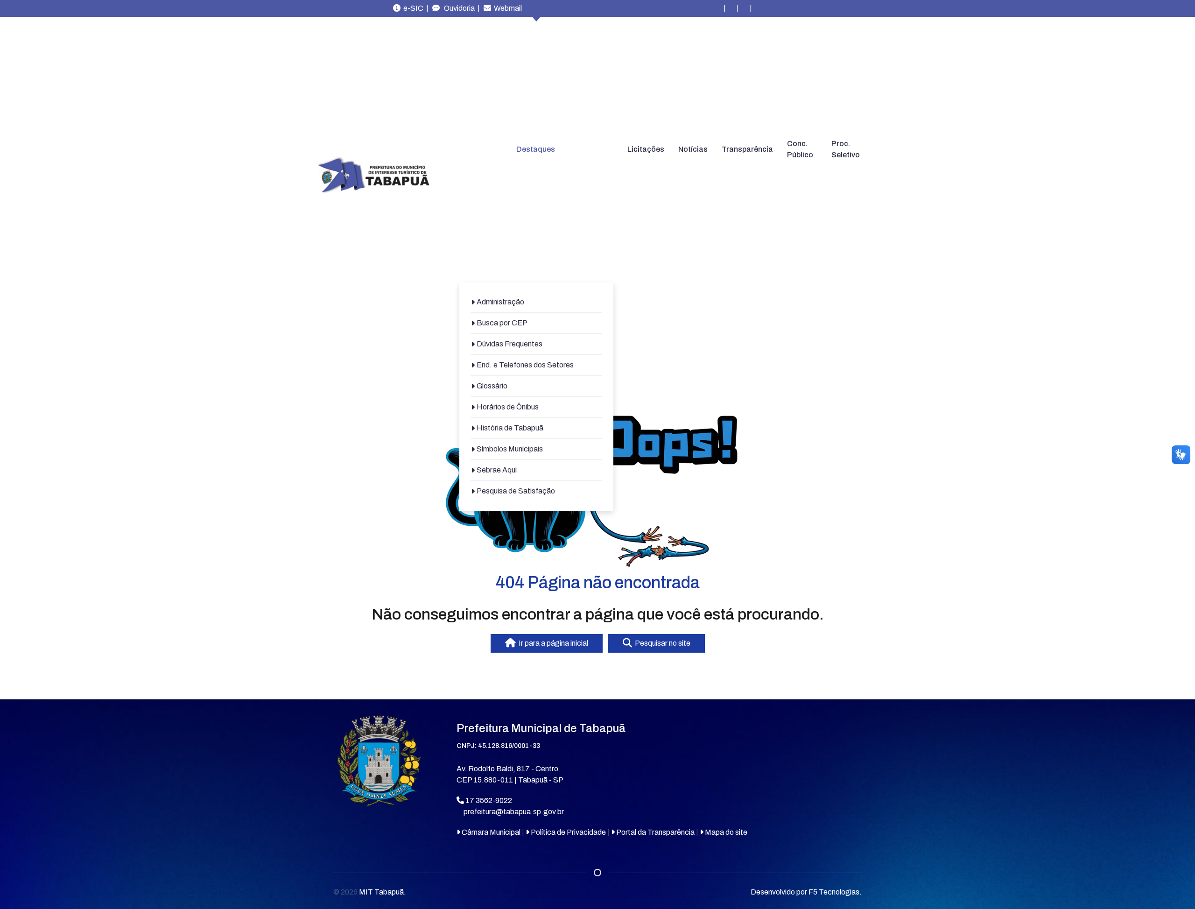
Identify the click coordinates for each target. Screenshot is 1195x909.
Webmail (506, 8)
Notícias (693, 149)
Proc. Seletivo (845, 149)
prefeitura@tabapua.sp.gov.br (514, 812)
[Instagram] (718, 8)
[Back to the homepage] (373, 175)
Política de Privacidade (567, 832)
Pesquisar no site (661, 643)
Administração (500, 302)
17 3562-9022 (488, 800)
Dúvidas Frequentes (509, 344)
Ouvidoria (457, 8)
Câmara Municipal (490, 832)
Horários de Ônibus (508, 407)
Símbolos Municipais (510, 449)
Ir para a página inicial (552, 643)
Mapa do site (725, 832)
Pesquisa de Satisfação (516, 491)
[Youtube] (744, 8)
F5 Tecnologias (833, 892)
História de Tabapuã (510, 428)
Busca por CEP (502, 323)
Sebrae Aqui (497, 470)
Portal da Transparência (655, 832)
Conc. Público (800, 149)
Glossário (492, 386)
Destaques (535, 149)
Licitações (645, 149)
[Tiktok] (757, 8)
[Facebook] (731, 8)
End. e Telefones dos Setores (525, 365)
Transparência (747, 149)
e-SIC (412, 8)
